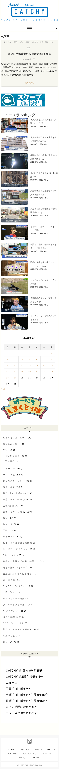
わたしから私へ (11, 443)
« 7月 (3, 388)
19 (29, 371)
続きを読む (29, 83)
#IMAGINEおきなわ (14, 586)
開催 (47, 42)
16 (7, 371)
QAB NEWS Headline (33, 765)
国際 (5, 530)
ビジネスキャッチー (14, 481)
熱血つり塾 (9, 635)
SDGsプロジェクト (13, 623)
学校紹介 (10, 461)
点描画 (27, 42)
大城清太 (34, 42)
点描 (28, 47)
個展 (41, 42)
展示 (16, 42)
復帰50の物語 (10, 617)
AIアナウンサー (11, 611)
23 (7, 377)
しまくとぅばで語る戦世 (16, 542)
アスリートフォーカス (15, 604)
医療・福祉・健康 (12, 499)
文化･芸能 (8, 42)
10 (15, 365)
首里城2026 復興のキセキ (17, 573)
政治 (5, 524)
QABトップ (36, 757)
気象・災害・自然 (12, 512)
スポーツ (8, 468)
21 (44, 371)
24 (15, 377)
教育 (5, 518)
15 (51, 365)
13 (37, 365)
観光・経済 (9, 487)
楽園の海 (8, 592)
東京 (52, 42)
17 (15, 371)
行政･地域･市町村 (13, 493)
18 (22, 371)
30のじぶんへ (10, 555)
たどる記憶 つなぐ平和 (15, 567)
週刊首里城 (9, 580)
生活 (5, 450)
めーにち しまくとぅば (15, 549)
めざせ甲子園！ (11, 456)
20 (37, 371)
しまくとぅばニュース (15, 437)
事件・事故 (9, 474)
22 (51, 371)
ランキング (47, 753)
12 (29, 365)
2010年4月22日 (28, 59)
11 (22, 365)
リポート (8, 536)
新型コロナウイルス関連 (16, 629)
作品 (21, 42)
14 (44, 365)
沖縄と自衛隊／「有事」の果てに (21, 561)
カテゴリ (22, 757)
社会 (5, 641)
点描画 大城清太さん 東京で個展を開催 (29, 53)
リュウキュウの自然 (14, 598)
